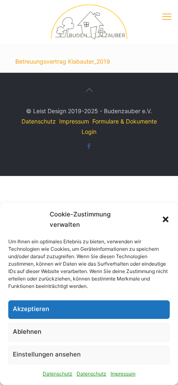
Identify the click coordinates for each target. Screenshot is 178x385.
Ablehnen (27, 331)
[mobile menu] (167, 17)
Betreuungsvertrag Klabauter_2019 (62, 61)
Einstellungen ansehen (47, 354)
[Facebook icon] (89, 146)
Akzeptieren (31, 309)
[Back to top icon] (89, 90)
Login (89, 131)
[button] (165, 219)
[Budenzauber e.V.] (89, 21)
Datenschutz (57, 374)
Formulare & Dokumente (124, 121)
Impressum (123, 374)
